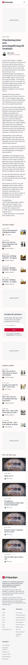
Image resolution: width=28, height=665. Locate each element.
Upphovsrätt (5, 659)
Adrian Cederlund (20, 631)
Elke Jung (18, 629)
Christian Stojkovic (20, 615)
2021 (3, 624)
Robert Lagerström (21, 620)
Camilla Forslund (20, 624)
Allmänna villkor (6, 654)
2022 (3, 622)
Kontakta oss (5, 651)
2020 (3, 627)
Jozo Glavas (19, 612)
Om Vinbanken (6, 645)
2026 (3, 612)
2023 (3, 620)
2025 (3, 615)
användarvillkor (10, 335)
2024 (3, 617)
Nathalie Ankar (19, 627)
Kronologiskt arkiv (6, 629)
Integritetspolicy (6, 656)
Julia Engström (19, 622)
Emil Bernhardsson (20, 617)
